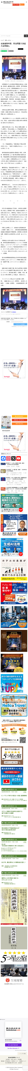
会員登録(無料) (19, 416)
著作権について (14, 1061)
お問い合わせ (14, 1059)
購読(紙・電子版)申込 (16, 4)
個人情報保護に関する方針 (11, 1062)
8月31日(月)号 (6, 430)
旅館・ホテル (8, 40)
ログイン (22, 4)
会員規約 (20, 1062)
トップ (2, 40)
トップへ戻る (23, 1053)
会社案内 (8, 1059)
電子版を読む (20, 423)
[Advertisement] (14, 15)
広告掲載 (20, 1059)
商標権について (22, 1061)
